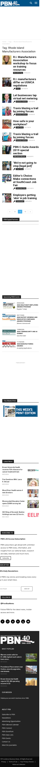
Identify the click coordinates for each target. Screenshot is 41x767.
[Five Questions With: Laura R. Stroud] (33, 482)
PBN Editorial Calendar (10, 725)
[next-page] (30, 212)
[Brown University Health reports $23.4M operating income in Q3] (31, 682)
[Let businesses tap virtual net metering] (6, 98)
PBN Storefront (7, 731)
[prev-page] (10, 212)
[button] (31, 3)
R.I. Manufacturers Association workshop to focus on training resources (24, 63)
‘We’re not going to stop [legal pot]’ (25, 164)
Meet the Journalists (9, 745)
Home (4, 42)
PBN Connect (7, 728)
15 (25, 212)
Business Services (21, 101)
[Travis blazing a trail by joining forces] (6, 111)
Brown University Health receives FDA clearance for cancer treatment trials (12, 469)
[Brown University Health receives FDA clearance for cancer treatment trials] (33, 470)
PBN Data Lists (7, 735)
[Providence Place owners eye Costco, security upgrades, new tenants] (31, 670)
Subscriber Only (21, 188)
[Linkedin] (13, 621)
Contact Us (6, 742)
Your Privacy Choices (27, 762)
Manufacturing (18, 73)
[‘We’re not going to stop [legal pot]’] (6, 165)
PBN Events (6, 738)
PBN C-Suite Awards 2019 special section (26, 150)
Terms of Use (13, 762)
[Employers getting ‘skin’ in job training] (6, 197)
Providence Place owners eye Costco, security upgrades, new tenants (12, 669)
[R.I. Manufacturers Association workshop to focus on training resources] (6, 60)
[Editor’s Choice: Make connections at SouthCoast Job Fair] (6, 178)
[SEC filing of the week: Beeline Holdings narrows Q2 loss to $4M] (33, 515)
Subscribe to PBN (8, 714)
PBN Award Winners (19, 156)
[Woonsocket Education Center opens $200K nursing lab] (33, 504)
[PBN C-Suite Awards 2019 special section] (6, 150)
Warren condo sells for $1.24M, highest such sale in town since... (11, 657)
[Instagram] (8, 621)
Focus (18, 88)
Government (20, 201)
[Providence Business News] (10, 3)
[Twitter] (23, 621)
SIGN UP (26, 588)
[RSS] (18, 621)
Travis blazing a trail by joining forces (25, 110)
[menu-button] (36, 3)
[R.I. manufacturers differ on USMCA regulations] (6, 82)
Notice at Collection (19, 764)
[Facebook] (3, 621)
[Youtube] (28, 621)
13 (15, 212)
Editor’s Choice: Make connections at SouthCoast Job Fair (24, 180)
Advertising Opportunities (11, 721)
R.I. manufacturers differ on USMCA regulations (24, 82)
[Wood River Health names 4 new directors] (33, 493)
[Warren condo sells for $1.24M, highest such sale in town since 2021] (31, 657)
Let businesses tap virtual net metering (25, 97)
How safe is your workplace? (23, 123)
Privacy (3, 762)
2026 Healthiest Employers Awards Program (27, 306)
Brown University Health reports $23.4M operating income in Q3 (10, 681)
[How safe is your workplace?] (6, 124)
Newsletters (6, 718)
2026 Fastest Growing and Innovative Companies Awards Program (27, 319)
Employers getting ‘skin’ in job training (25, 196)
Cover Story (19, 127)
